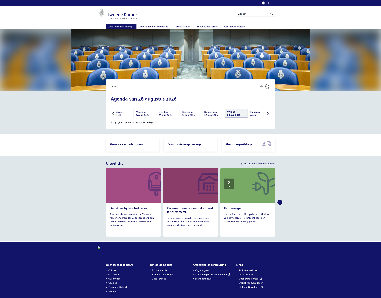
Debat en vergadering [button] (120, 26)
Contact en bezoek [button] (234, 26)
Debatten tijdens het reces (128, 208)
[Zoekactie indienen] (271, 14)
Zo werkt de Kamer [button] (207, 26)
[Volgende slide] (279, 202)
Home (113, 86)
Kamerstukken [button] (183, 26)
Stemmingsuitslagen (239, 144)
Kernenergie (233, 208)
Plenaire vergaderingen (126, 144)
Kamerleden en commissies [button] (153, 26)
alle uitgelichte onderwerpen (259, 163)
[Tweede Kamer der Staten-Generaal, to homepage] (118, 13)
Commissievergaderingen (185, 144)
